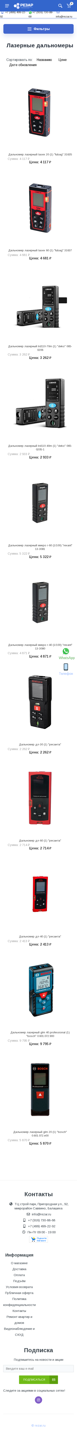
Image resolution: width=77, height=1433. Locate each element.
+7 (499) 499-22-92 (41, 1226)
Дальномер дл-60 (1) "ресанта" (40, 840)
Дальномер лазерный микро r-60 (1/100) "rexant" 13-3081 (40, 547)
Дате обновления (23, 65)
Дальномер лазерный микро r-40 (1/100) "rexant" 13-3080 (40, 646)
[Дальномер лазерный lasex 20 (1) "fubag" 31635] (40, 111)
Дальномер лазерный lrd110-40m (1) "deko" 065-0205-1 (40, 447)
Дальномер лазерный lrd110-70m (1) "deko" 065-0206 (40, 348)
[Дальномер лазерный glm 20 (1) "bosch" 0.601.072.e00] (40, 1089)
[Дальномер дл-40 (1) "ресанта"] (40, 893)
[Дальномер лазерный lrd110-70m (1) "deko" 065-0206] (40, 303)
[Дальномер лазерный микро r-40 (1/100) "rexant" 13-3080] (40, 602)
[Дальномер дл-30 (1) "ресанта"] (40, 702)
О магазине (19, 1263)
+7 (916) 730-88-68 (41, 1220)
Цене (62, 60)
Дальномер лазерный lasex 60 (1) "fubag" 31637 (40, 250)
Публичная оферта (19, 1293)
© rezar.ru (38, 1425)
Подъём (19, 1281)
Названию (45, 60)
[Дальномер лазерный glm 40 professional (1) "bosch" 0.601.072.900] (40, 990)
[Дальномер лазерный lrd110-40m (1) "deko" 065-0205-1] (40, 403)
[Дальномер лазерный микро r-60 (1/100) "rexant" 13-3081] (40, 503)
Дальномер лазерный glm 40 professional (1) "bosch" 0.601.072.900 (40, 1034)
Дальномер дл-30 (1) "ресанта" (40, 744)
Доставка (19, 1269)
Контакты (19, 1311)
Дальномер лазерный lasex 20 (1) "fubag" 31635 (40, 154)
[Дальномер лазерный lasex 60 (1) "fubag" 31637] (40, 207)
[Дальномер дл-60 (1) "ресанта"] (40, 798)
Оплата (19, 1275)
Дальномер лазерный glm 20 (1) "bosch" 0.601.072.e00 (40, 1133)
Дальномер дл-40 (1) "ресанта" (40, 936)
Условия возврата (19, 1287)
